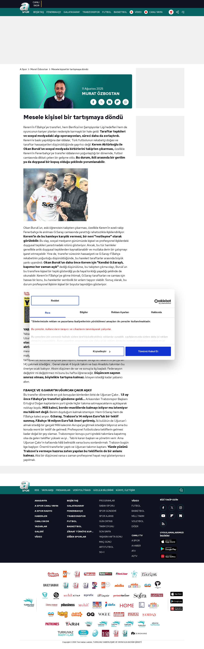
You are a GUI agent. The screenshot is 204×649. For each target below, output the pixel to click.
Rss (37, 490)
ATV (134, 550)
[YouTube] (163, 516)
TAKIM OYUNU (106, 526)
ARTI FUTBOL (106, 547)
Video (135, 500)
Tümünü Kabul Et (148, 351)
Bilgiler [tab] (84, 312)
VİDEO (138, 12)
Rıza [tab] (47, 312)
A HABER (136, 545)
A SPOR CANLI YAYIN (46, 505)
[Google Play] (172, 548)
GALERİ (39, 531)
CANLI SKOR (42, 521)
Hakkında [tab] (156, 312)
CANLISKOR (36, 4)
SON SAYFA (105, 531)
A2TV (134, 556)
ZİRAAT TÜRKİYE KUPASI (81, 531)
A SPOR (136, 540)
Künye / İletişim (125, 490)
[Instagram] (180, 507)
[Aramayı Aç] (181, 490)
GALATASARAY (72, 12)
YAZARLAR (41, 526)
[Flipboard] (117, 102)
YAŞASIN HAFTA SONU (110, 536)
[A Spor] (25, 8)
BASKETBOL (120, 12)
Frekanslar (63, 490)
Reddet (55, 300)
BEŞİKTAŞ (38, 12)
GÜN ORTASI (105, 521)
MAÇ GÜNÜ (105, 541)
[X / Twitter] (101, 102)
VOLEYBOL (138, 521)
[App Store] (172, 541)
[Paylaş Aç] (177, 12)
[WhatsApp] (125, 102)
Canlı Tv (137, 535)
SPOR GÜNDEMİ (107, 510)
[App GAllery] (172, 556)
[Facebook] (93, 102)
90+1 (101, 552)
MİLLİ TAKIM (138, 516)
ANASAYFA (41, 500)
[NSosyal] (180, 516)
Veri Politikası (82, 490)
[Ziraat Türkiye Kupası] (171, 12)
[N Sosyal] (109, 102)
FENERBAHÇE (53, 12)
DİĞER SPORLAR (76, 536)
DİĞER (135, 526)
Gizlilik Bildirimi (103, 490)
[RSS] (163, 524)
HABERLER (41, 516)
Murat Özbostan (39, 69)
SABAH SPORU (107, 505)
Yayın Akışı (47, 490)
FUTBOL (106, 12)
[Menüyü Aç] (182, 12)
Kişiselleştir (99, 351)
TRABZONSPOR (91, 12)
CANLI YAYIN (155, 12)
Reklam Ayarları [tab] (120, 312)
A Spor (23, 69)
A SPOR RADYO (43, 510)
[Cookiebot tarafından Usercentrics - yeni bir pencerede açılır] (157, 301)
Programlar (107, 500)
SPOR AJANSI (106, 516)
